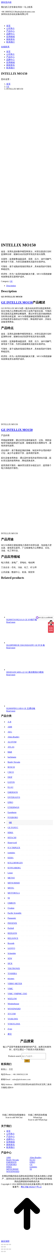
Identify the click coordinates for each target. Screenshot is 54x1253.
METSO (11, 878)
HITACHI (12, 837)
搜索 (27, 1061)
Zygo (10, 1029)
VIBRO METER (15, 983)
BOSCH (11, 767)
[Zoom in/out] (10, 1244)
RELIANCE (13, 938)
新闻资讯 (10, 1145)
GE (11, 281)
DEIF (10, 777)
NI (9, 898)
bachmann (12, 757)
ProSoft (11, 928)
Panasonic (12, 918)
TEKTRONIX (14, 968)
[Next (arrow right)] (5, 1246)
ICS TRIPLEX (14, 848)
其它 (10, 1034)
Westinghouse (13, 1004)
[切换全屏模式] (7, 1249)
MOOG (11, 888)
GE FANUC (13, 827)
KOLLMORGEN (15, 863)
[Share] (5, 1244)
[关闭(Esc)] (2, 1249)
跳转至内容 (6, 2)
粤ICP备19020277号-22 (31, 1187)
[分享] (5, 1249)
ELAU (10, 787)
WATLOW (12, 999)
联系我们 (10, 1147)
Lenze (10, 873)
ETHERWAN (13, 807)
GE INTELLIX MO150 (17, 302)
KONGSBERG (14, 868)
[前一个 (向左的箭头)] (2, 1251)
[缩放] (10, 1249)
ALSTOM (12, 742)
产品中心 (10, 1136)
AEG (10, 732)
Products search (14, 1056)
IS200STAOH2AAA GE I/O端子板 (21, 619)
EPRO (10, 802)
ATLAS (11, 747)
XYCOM (12, 1014)
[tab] (29, 286)
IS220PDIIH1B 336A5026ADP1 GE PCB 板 (25, 645)
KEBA (11, 858)
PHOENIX (12, 923)
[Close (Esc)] (2, 1244)
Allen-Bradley (13, 737)
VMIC (10, 989)
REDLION (12, 933)
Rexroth (11, 943)
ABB (10, 727)
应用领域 (10, 1142)
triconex (11, 978)
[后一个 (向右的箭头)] (5, 1251)
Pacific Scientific (14, 913)
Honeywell (12, 843)
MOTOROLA (14, 893)
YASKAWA (13, 1019)
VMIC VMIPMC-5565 (17, 994)
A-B (9, 722)
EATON (11, 782)
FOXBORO (13, 817)
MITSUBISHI (14, 883)
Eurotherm (12, 812)
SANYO (11, 948)
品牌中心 (10, 1139)
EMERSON (13, 792)
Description (11, 286)
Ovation (11, 908)
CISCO (11, 772)
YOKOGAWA (14, 1024)
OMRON (12, 903)
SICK (10, 963)
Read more (10, 622)
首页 (8, 1131)
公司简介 (10, 1134)
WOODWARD (14, 1009)
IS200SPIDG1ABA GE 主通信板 (20, 708)
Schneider (12, 953)
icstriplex (11, 853)
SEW (10, 958)
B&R (10, 752)
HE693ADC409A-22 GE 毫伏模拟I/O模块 (25, 672)
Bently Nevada (14, 762)
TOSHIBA (12, 973)
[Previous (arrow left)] (2, 1246)
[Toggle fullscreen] (7, 1244)
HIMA (10, 832)
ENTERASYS (14, 797)
